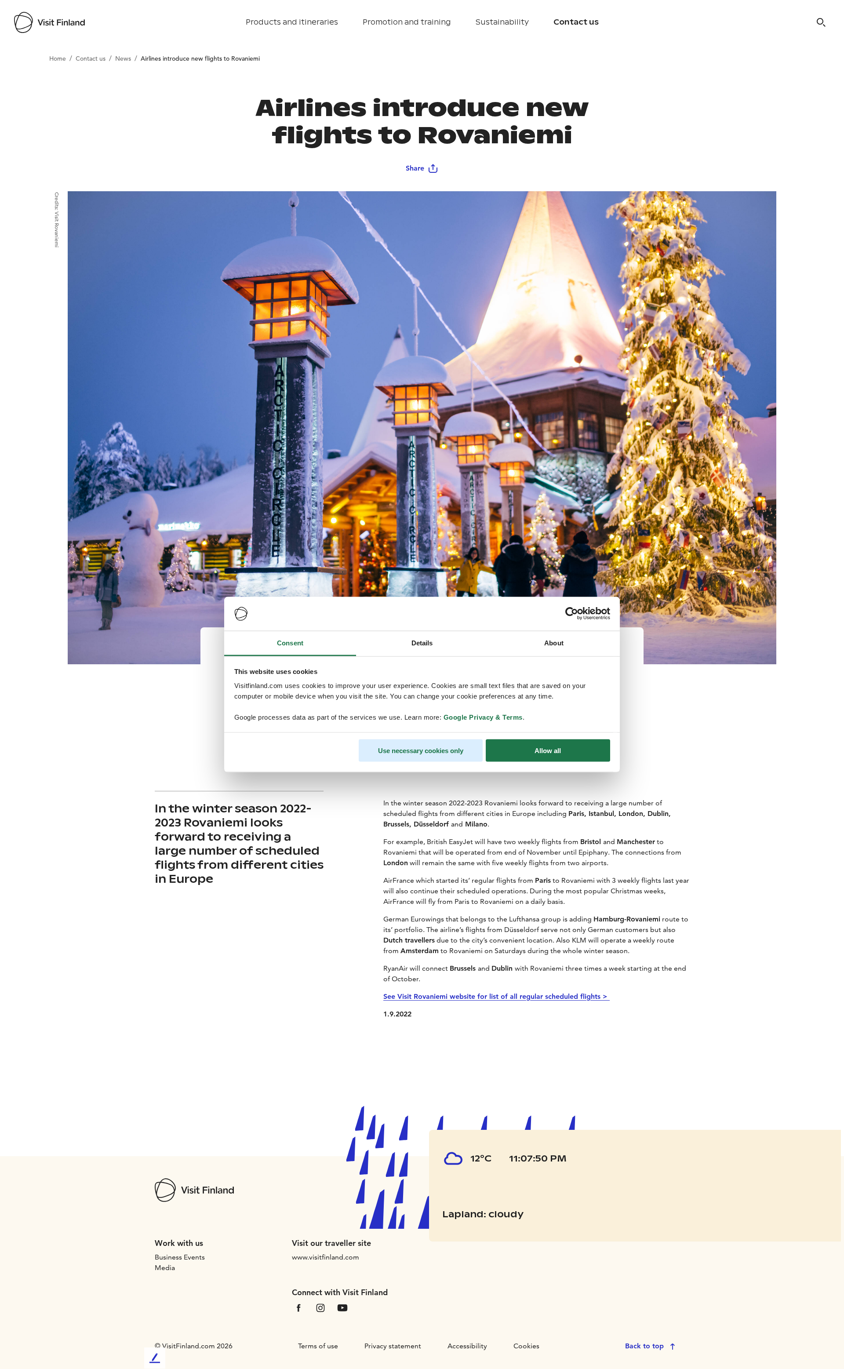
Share (415, 168)
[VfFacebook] (298, 1307)
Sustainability (502, 22)
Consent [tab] (290, 642)
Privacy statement (392, 1346)
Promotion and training (407, 22)
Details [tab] (422, 642)
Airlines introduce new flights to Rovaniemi (200, 58)
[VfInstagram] (320, 1307)
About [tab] (554, 642)
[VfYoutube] (342, 1307)
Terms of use (318, 1346)
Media (165, 1267)
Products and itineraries (292, 22)
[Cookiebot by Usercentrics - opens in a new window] (571, 613)
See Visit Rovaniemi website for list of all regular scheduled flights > (496, 996)
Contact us (576, 22)
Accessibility (467, 1346)
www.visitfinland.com (325, 1257)
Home (57, 58)
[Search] (821, 22)
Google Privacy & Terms (483, 717)
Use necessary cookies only (420, 750)
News (123, 58)
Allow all (548, 750)
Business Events (180, 1257)
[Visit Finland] (49, 22)
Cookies (526, 1346)
